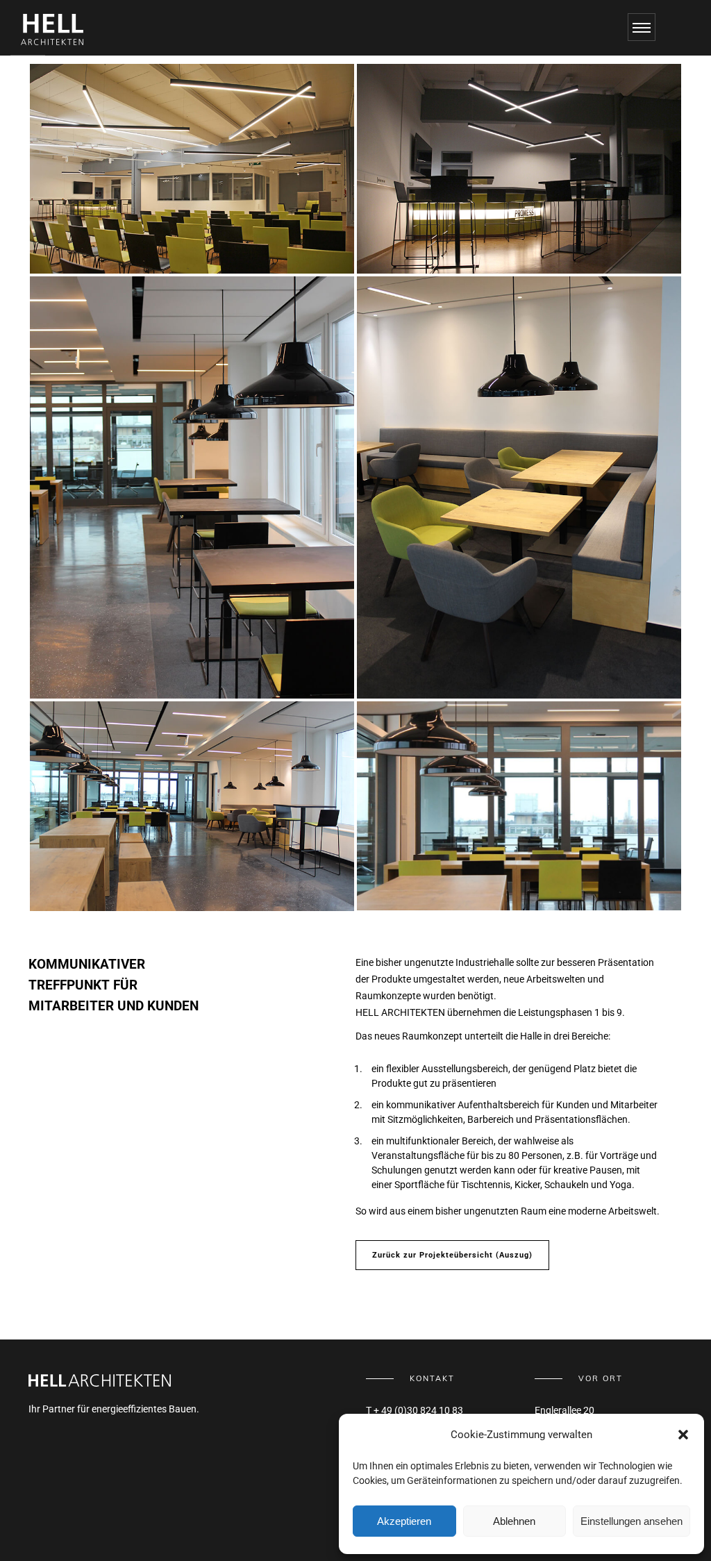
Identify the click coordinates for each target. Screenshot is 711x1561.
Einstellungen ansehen (631, 1521)
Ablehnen (514, 1521)
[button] (683, 1435)
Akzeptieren (404, 1521)
